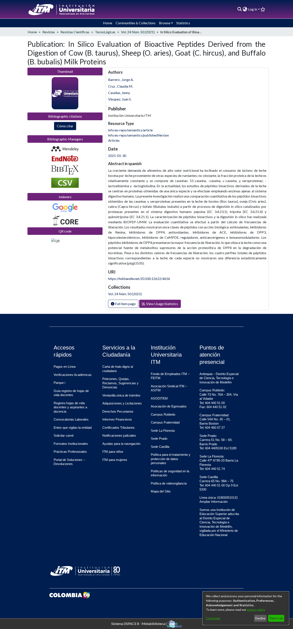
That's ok (276, 618)
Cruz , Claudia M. (120, 86)
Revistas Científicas (74, 32)
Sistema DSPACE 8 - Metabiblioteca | (139, 623)
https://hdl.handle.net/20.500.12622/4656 (139, 279)
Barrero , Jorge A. (121, 79)
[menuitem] (245, 9)
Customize (213, 618)
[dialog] (246, 608)
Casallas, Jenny (119, 93)
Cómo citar (65, 126)
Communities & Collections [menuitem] (136, 23)
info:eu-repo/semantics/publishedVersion (138, 135)
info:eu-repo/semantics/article (130, 130)
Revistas (48, 32)
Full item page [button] (125, 304)
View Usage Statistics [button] (161, 304)
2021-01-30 (117, 155)
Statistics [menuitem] (183, 23)
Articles (114, 140)
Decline (260, 618)
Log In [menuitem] (252, 9)
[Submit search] (239, 9)
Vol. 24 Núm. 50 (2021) (138, 32)
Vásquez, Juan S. (119, 99)
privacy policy (255, 609)
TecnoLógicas (105, 32)
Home (32, 32)
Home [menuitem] (107, 23)
